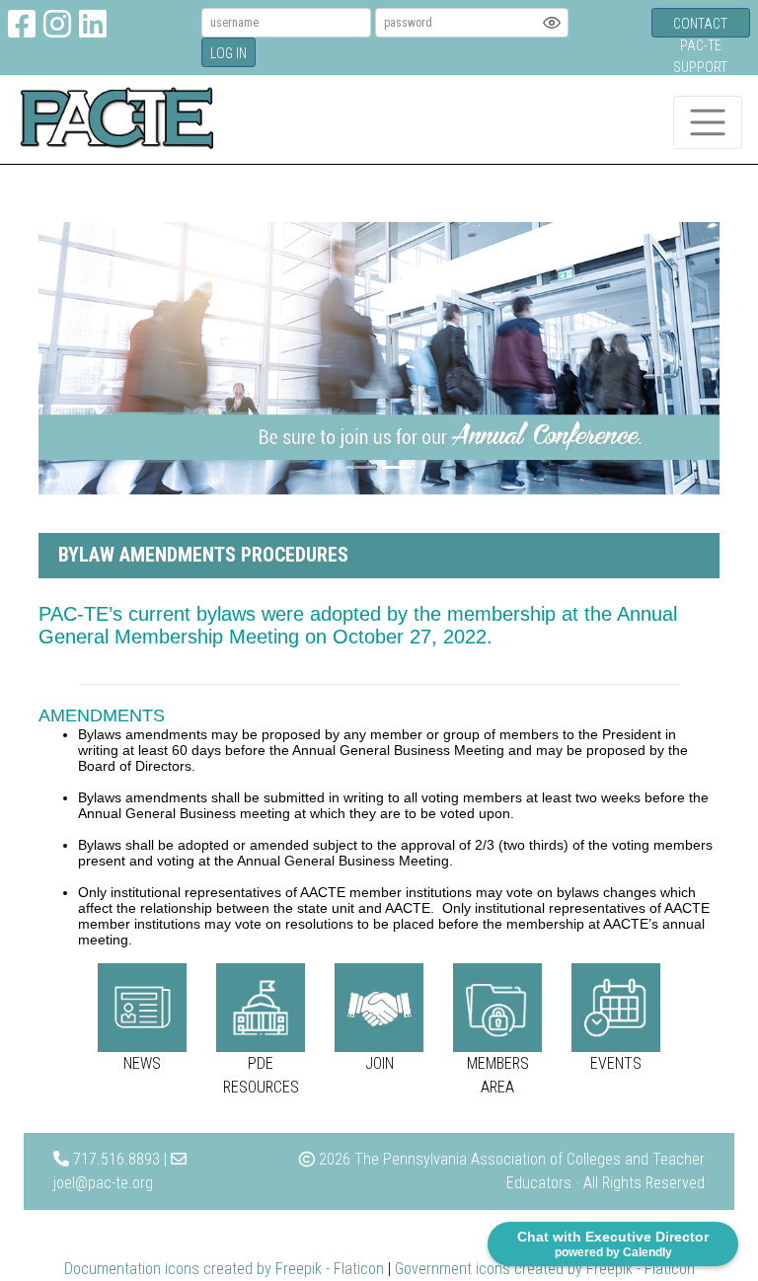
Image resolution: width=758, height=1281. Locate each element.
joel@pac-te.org (103, 1182)
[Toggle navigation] (707, 122)
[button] (89, 358)
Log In (228, 53)
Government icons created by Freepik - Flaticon (545, 1268)
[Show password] (552, 23)
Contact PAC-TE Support (700, 27)
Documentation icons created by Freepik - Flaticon (224, 1268)
